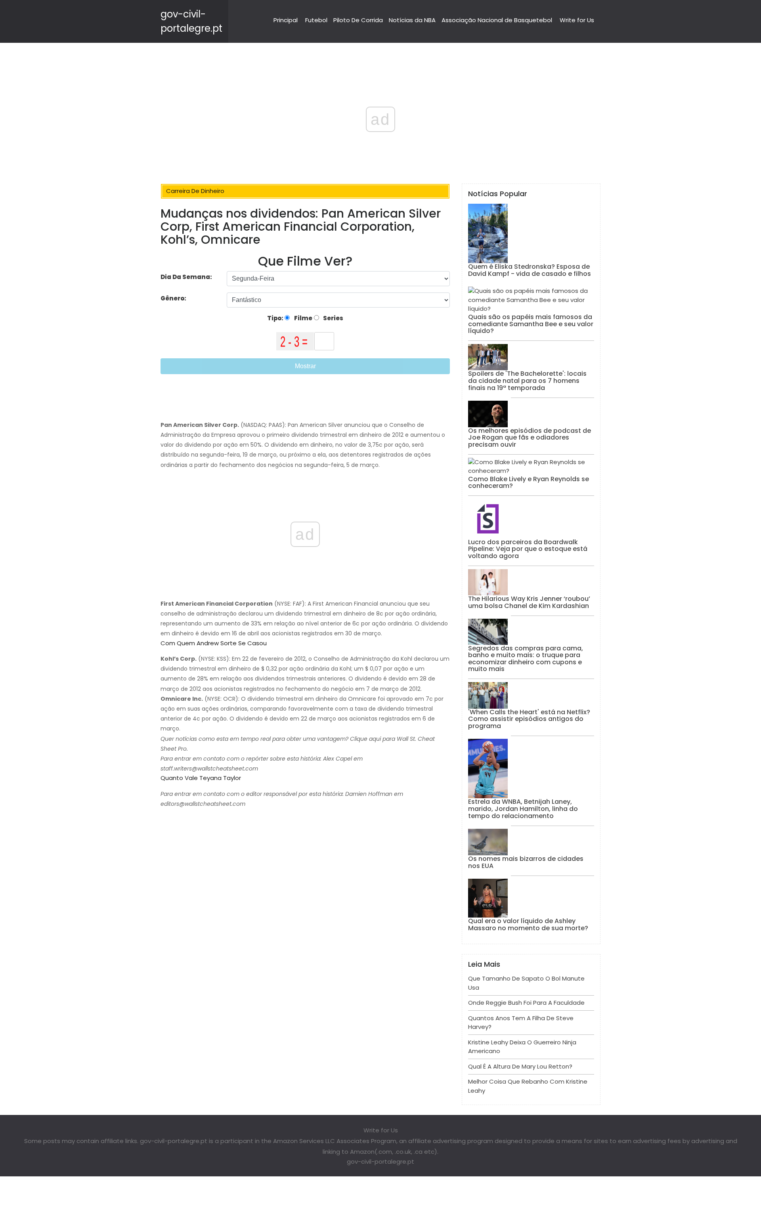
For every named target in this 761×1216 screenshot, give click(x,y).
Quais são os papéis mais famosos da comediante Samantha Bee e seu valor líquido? (530, 323)
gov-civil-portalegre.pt (380, 1161)
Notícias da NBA (412, 20)
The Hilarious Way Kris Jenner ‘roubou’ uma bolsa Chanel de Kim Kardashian (529, 602)
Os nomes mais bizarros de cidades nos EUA (525, 862)
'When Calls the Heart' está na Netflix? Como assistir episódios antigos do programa (529, 718)
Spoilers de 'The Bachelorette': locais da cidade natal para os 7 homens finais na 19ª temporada (527, 380)
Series (332, 318)
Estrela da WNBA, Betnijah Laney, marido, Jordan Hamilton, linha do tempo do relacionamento (523, 808)
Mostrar (305, 366)
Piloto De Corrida (358, 20)
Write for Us (577, 20)
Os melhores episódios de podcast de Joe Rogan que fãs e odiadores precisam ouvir (529, 437)
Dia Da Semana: (186, 277)
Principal (285, 20)
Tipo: (276, 318)
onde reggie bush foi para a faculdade (526, 1002)
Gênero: (174, 298)
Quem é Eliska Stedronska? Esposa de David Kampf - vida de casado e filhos (529, 270)
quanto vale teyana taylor (201, 778)
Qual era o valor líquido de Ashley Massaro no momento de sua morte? (528, 924)
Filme (302, 318)
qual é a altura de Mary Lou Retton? (520, 1066)
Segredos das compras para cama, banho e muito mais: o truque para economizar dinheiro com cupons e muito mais (525, 659)
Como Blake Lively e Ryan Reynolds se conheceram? (528, 482)
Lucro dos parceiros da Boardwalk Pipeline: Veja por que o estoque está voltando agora (527, 548)
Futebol (316, 20)
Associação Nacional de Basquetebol (497, 20)
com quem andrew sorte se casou (214, 643)
